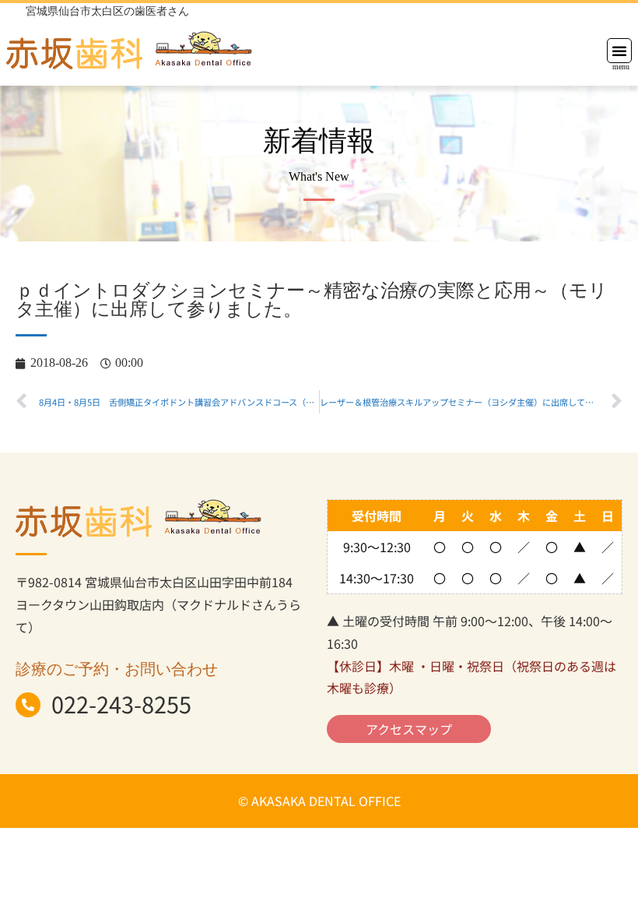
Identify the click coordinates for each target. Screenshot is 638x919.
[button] (619, 50)
